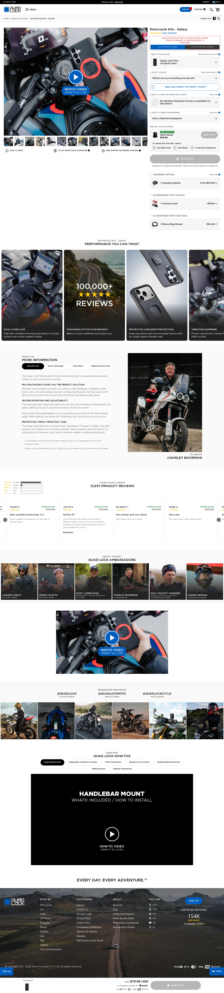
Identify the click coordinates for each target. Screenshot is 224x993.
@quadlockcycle (157, 693)
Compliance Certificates (88, 927)
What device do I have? (208, 54)
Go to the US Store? (167, 47)
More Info (214, 95)
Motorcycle (46, 905)
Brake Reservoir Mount (168, 762)
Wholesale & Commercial (126, 923)
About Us (118, 905)
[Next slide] (219, 295)
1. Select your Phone (159, 54)
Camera (44, 945)
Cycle (43, 914)
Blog (115, 910)
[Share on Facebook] (214, 18)
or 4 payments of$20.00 (127, 986)
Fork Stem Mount (113, 762)
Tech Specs (78, 366)
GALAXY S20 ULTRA (19, 19)
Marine (43, 927)
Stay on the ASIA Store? (202, 47)
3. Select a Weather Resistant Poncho (168, 95)
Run (42, 941)
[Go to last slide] (5, 295)
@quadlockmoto (112, 693)
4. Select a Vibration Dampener (165, 113)
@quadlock (66, 693)
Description (33, 366)
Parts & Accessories (50, 949)
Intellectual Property (123, 914)
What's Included (55, 366)
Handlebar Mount (52, 762)
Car (42, 910)
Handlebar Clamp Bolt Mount (83, 762)
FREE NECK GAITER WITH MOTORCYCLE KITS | (112, 2)
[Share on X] (218, 18)
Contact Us (82, 910)
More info (214, 174)
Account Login (84, 914)
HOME (6, 19)
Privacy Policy (83, 918)
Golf (42, 936)
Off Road (45, 918)
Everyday (45, 923)
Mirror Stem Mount (122, 769)
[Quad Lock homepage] (12, 12)
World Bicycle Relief (123, 918)
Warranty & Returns (86, 932)
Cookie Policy (83, 923)
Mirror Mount (99, 769)
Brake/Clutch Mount (139, 762)
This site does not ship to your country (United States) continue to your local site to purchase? (185, 41)
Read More (68, 532)
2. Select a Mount (158, 72)
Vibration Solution (100, 366)
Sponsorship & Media (123, 927)
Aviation (44, 932)
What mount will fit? (209, 72)
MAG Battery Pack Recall (89, 941)
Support (206, 2)
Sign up (6, 971)
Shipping (198, 9)
